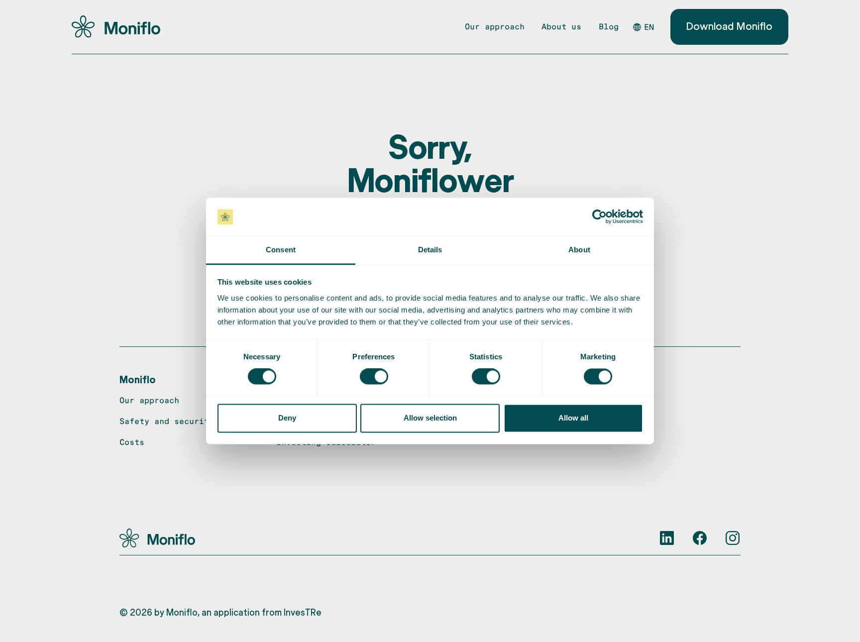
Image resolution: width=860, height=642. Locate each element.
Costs (131, 441)
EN (649, 26)
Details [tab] (430, 249)
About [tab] (579, 249)
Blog (609, 26)
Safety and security (166, 421)
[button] (137, 379)
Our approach (495, 26)
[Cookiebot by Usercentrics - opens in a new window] (599, 217)
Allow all (573, 418)
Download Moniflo (729, 25)
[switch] (374, 377)
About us (561, 26)
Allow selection (430, 418)
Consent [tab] (281, 249)
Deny (287, 418)
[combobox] (647, 27)
